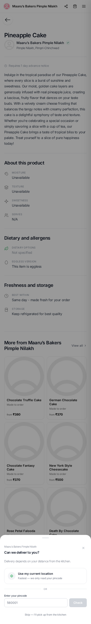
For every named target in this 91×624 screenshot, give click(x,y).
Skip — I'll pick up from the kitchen (45, 614)
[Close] (83, 548)
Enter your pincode (15, 595)
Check (78, 602)
